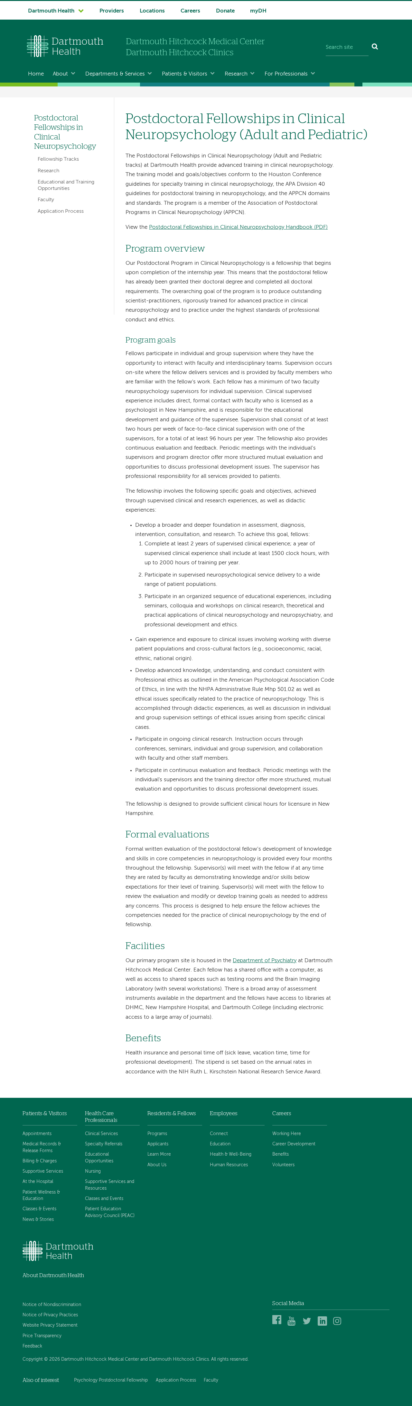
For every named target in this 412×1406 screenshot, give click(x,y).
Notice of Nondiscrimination (52, 1305)
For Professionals (286, 74)
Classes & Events (39, 1209)
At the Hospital (38, 1181)
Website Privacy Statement (50, 1325)
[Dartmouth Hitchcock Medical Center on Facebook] (278, 1324)
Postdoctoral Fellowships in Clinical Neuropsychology (65, 132)
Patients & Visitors (184, 74)
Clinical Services (101, 1134)
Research (236, 74)
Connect (219, 1134)
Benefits (280, 1154)
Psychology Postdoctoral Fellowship (111, 1380)
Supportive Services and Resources (109, 1184)
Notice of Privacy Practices (50, 1315)
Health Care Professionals (101, 1117)
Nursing (93, 1171)
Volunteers (283, 1165)
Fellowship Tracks (58, 159)
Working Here (286, 1134)
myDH (258, 11)
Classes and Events (104, 1198)
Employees (223, 1113)
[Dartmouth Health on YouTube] (293, 1324)
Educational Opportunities (99, 1157)
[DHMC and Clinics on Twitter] (308, 1324)
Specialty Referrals (103, 1144)
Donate (225, 11)
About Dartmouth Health (53, 1275)
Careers (190, 11)
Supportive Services (43, 1171)
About (60, 74)
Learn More (159, 1154)
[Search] (375, 47)
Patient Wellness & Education (41, 1195)
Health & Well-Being (230, 1154)
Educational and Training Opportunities (66, 185)
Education (220, 1144)
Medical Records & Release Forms (42, 1147)
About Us (156, 1165)
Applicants (157, 1144)
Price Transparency (42, 1336)
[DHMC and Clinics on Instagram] (338, 1324)
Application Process (61, 211)
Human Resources (229, 1165)
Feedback (32, 1346)
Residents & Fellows (171, 1113)
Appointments (37, 1134)
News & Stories (38, 1219)
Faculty (46, 199)
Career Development (293, 1144)
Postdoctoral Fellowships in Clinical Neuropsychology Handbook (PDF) (238, 227)
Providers (111, 11)
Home (36, 74)
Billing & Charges (40, 1161)
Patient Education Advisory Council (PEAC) (110, 1212)
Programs (157, 1134)
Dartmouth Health (51, 11)
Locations (152, 11)
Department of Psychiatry (264, 960)
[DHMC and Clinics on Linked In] (323, 1324)
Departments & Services (115, 74)
